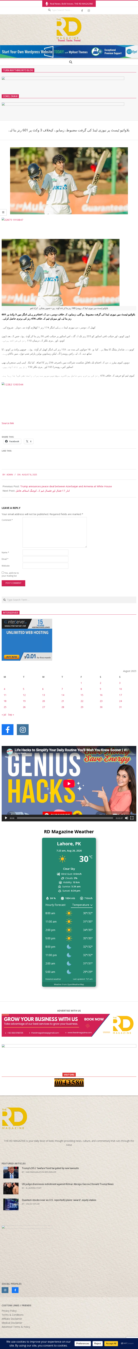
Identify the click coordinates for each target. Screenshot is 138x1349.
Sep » (11, 714)
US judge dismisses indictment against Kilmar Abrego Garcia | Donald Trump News (68, 1184)
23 (101, 701)
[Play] (6, 818)
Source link (8, 423)
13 (43, 695)
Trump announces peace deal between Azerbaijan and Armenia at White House (66, 486)
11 (5, 695)
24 (120, 701)
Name (5, 552)
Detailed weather (53, 979)
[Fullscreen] (132, 818)
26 (24, 707)
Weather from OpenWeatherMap (69, 984)
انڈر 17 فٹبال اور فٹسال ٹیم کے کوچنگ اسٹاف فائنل (43, 490)
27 (43, 707)
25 (5, 707)
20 (43, 701)
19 (24, 701)
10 (120, 689)
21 (62, 701)
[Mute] (126, 818)
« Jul (4, 714)
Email (5, 559)
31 (120, 707)
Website (6, 565)
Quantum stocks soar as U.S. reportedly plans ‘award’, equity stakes (59, 1200)
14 (62, 695)
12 (24, 695)
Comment (7, 520)
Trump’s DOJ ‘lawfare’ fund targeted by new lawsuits (50, 1168)
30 (101, 707)
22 (82, 701)
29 (82, 707)
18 (5, 701)
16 (101, 695)
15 (82, 695)
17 (120, 695)
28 (62, 707)
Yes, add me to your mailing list (10, 574)
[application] (69, 783)
